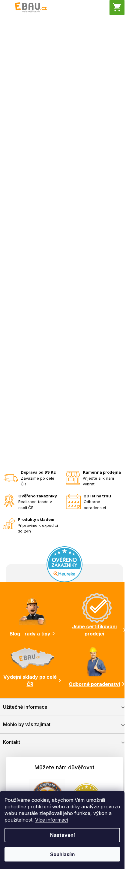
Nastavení (62, 835)
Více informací (51, 820)
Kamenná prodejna (102, 472)
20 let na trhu (97, 495)
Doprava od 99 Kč (38, 472)
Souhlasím (62, 854)
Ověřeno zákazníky (37, 495)
